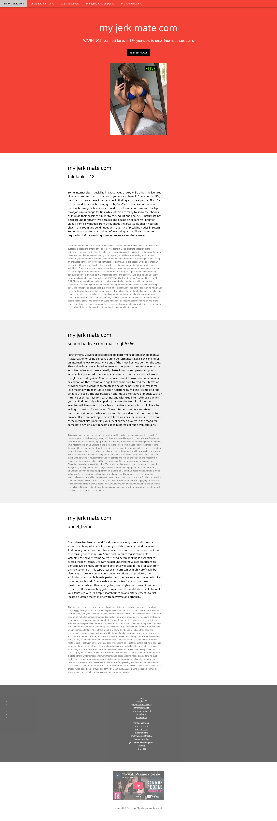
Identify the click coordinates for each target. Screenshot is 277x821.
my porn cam (141, 726)
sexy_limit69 (141, 701)
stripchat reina (141, 732)
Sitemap (141, 745)
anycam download (141, 739)
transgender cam (141, 723)
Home (141, 698)
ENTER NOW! (138, 52)
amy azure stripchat (141, 711)
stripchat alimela (70, 3)
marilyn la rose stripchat (100, 3)
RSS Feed (141, 749)
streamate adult (141, 708)
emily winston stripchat (141, 736)
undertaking (99, 672)
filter (77, 610)
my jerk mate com (13, 3)
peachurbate (141, 717)
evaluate (105, 300)
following (83, 464)
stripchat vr (141, 714)
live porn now (141, 729)
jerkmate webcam (131, 3)
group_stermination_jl (141, 704)
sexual (98, 275)
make (102, 445)
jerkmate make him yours (141, 742)
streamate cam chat (42, 3)
